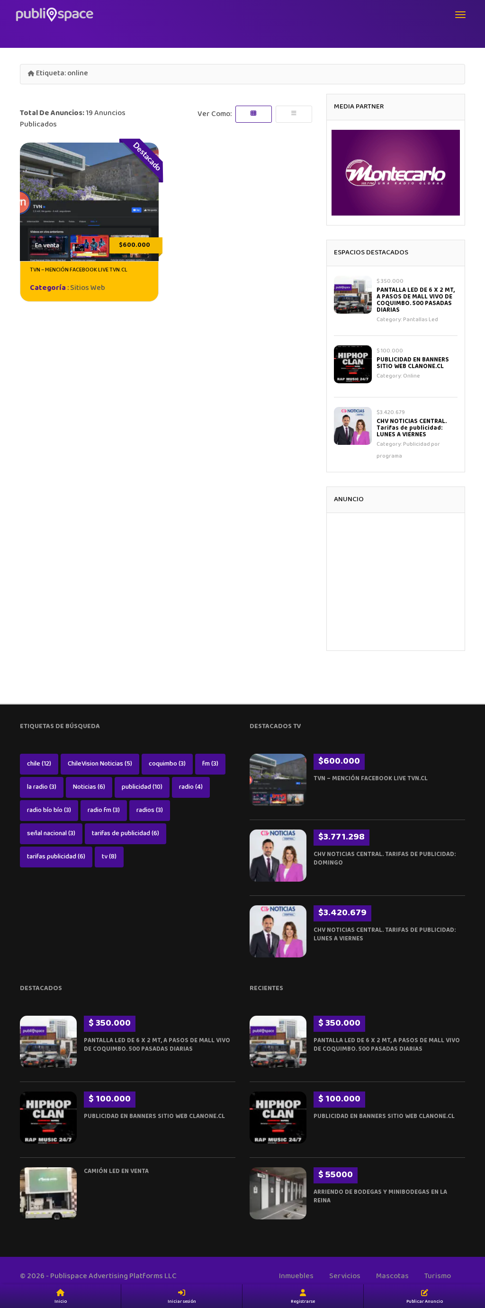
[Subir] (466, 1247)
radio (191, 787)
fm (210, 764)
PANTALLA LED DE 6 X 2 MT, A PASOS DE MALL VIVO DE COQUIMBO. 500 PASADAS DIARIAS (416, 300)
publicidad (142, 787)
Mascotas (392, 1276)
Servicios (344, 1276)
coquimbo (167, 764)
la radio (41, 787)
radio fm (104, 810)
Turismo (437, 1276)
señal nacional (51, 833)
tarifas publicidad (56, 857)
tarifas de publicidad (125, 833)
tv (109, 857)
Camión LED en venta (116, 1171)
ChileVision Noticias (100, 764)
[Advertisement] (396, 582)
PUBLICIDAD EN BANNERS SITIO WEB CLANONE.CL (413, 363)
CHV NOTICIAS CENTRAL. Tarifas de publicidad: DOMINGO (385, 858)
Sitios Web (87, 288)
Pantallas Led (420, 320)
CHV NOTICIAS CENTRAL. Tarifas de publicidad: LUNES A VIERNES (412, 428)
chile (39, 764)
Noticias (89, 787)
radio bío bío (49, 810)
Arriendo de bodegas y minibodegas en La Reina (380, 1196)
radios (149, 810)
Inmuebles (296, 1276)
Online (411, 376)
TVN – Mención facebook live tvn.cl (78, 270)
